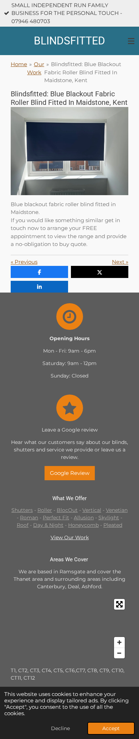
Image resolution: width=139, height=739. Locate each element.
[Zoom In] (119, 642)
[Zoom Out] (119, 653)
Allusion (84, 517)
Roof (23, 525)
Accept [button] (111, 728)
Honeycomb (83, 525)
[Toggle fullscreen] (119, 604)
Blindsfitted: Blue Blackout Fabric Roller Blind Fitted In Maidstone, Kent (82, 72)
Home (19, 64)
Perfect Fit (56, 517)
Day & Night (48, 525)
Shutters (22, 510)
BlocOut (67, 510)
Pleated (112, 525)
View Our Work (70, 537)
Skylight (108, 517)
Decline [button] (60, 728)
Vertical (91, 510)
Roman (29, 517)
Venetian (117, 510)
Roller (44, 510)
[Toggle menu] (131, 41)
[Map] (69, 628)
